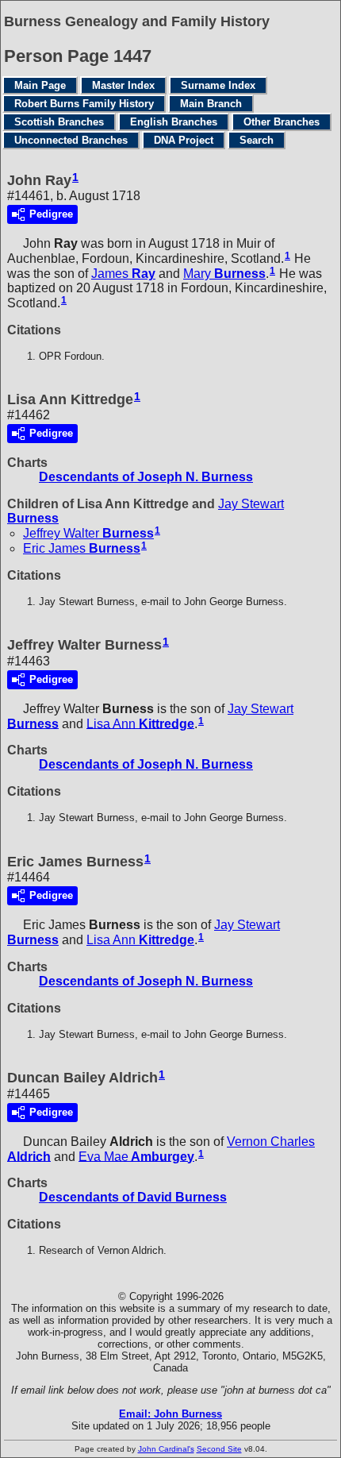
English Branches (173, 122)
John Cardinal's (166, 1448)
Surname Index (218, 85)
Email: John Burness (170, 1414)
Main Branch (211, 104)
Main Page (40, 85)
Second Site (219, 1448)
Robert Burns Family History (84, 104)
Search (256, 140)
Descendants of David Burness (133, 1197)
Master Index (123, 85)
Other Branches (281, 122)
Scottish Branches (59, 122)
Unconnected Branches (71, 140)
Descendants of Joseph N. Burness (146, 477)
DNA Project (183, 140)
